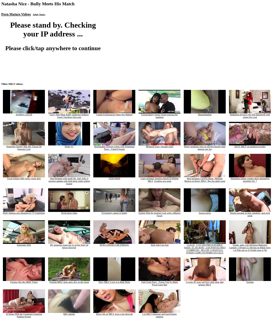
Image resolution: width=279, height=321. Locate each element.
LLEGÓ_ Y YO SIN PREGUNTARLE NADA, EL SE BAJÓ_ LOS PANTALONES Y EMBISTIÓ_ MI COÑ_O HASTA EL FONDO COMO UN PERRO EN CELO (205, 249)
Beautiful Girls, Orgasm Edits (159, 146)
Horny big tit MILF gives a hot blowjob (114, 314)
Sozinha (250, 282)
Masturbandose (205, 114)
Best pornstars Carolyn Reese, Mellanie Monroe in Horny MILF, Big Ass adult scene (204, 179)
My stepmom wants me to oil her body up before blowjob (69, 246)
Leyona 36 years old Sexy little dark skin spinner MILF (205, 283)
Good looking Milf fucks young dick (24, 178)
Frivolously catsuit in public (114, 213)
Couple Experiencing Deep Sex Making (114, 114)
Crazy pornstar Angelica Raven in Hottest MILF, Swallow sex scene (159, 179)
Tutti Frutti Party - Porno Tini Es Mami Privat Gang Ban (159, 283)
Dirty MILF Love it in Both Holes (114, 282)
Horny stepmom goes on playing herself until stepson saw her (204, 147)
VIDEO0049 (114, 178)
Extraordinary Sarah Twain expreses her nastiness (159, 115)
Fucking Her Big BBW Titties (24, 282)
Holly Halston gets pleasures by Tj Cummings (24, 213)
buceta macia (205, 213)
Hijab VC (69, 146)
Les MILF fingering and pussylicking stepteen (159, 315)
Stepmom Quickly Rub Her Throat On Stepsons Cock (23, 147)
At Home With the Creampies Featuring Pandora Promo (24, 315)
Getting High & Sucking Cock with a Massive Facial (160, 214)
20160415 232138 (24, 114)
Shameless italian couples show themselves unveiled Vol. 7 (250, 179)
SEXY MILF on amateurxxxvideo (250, 146)
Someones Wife (24, 245)
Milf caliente (69, 314)
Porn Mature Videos (16, 14)
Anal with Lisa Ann (160, 245)
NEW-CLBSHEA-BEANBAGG (114, 245)
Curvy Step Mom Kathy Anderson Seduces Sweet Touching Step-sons (69, 115)
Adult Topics (39, 14)
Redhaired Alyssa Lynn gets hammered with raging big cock (250, 115)
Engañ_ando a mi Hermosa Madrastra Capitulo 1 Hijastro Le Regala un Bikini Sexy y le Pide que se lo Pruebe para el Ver (250, 247)
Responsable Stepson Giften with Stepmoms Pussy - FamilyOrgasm (114, 147)
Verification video (69, 213)
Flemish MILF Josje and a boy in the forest (69, 282)
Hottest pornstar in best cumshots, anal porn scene (250, 214)
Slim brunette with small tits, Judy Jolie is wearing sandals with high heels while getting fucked (69, 181)
